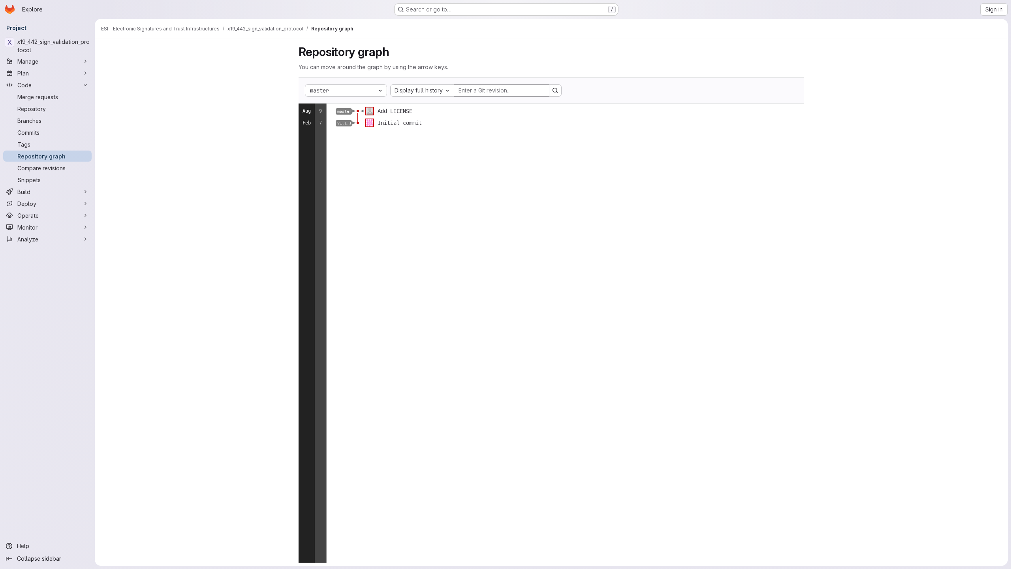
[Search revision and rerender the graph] (555, 90)
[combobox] (422, 90)
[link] (358, 111)
